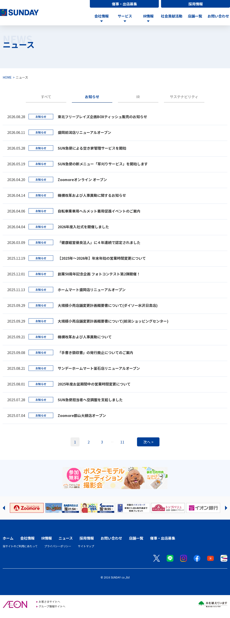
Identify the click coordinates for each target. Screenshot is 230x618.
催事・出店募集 (124, 4)
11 (122, 442)
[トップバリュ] (168, 508)
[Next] (226, 508)
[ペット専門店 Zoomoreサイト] (27, 508)
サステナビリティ (184, 96)
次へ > (148, 442)
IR (138, 96)
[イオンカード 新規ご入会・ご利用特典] (133, 508)
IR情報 (46, 538)
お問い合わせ (218, 16)
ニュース (66, 538)
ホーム (8, 538)
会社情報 (27, 538)
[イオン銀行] (203, 508)
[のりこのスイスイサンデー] (97, 508)
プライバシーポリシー (57, 546)
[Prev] (4, 508)
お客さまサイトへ (49, 601)
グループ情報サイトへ (52, 606)
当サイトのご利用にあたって (20, 546)
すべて (46, 96)
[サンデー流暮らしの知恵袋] (62, 508)
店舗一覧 (195, 16)
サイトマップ (86, 546)
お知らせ (92, 96)
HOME (7, 77)
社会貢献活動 (171, 16)
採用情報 (195, 4)
